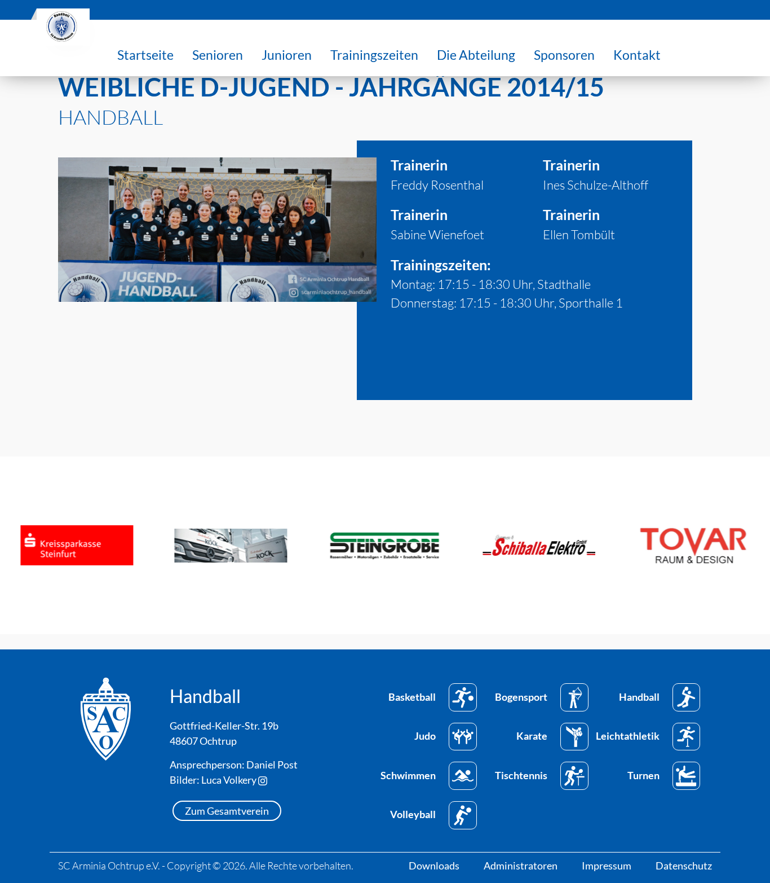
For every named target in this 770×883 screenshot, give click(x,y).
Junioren (287, 55)
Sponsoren (564, 55)
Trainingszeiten (374, 55)
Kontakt (637, 55)
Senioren (217, 55)
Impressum (606, 865)
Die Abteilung (476, 55)
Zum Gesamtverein (227, 811)
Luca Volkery (229, 780)
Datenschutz (684, 865)
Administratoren (520, 865)
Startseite (145, 55)
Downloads (434, 865)
